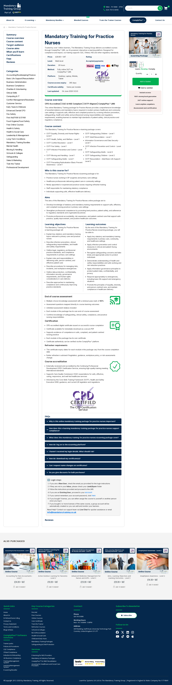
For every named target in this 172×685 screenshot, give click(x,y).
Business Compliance (15, 85)
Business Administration (16, 82)
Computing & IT (13, 96)
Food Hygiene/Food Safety (18, 121)
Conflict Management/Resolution (20, 100)
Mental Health (12, 146)
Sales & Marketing (14, 160)
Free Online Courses (15, 125)
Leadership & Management (17, 135)
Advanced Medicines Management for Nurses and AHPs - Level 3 (86, 577)
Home (4, 27)
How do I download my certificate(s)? (65, 458)
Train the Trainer (13, 164)
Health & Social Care (15, 132)
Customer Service (14, 103)
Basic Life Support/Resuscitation (20, 78)
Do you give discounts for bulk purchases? (67, 472)
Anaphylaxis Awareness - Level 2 (152, 576)
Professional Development (17, 167)
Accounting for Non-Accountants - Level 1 (19, 577)
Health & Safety (13, 128)
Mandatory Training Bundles (18, 142)
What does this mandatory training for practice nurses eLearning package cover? (84, 437)
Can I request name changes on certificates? (68, 465)
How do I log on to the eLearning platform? (67, 444)
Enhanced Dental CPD (15, 110)
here (93, 495)
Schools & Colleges (14, 153)
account (88, 492)
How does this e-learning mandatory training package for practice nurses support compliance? (84, 429)
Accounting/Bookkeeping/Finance (21, 75)
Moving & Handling (14, 149)
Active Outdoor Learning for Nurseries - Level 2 (52, 577)
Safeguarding (12, 157)
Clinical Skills (11, 93)
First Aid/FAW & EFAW (16, 117)
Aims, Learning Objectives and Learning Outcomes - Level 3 (119, 577)
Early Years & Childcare (16, 107)
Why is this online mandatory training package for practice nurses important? (82, 421)
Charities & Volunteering (16, 89)
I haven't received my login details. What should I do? (71, 451)
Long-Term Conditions (15, 139)
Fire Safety (11, 114)
